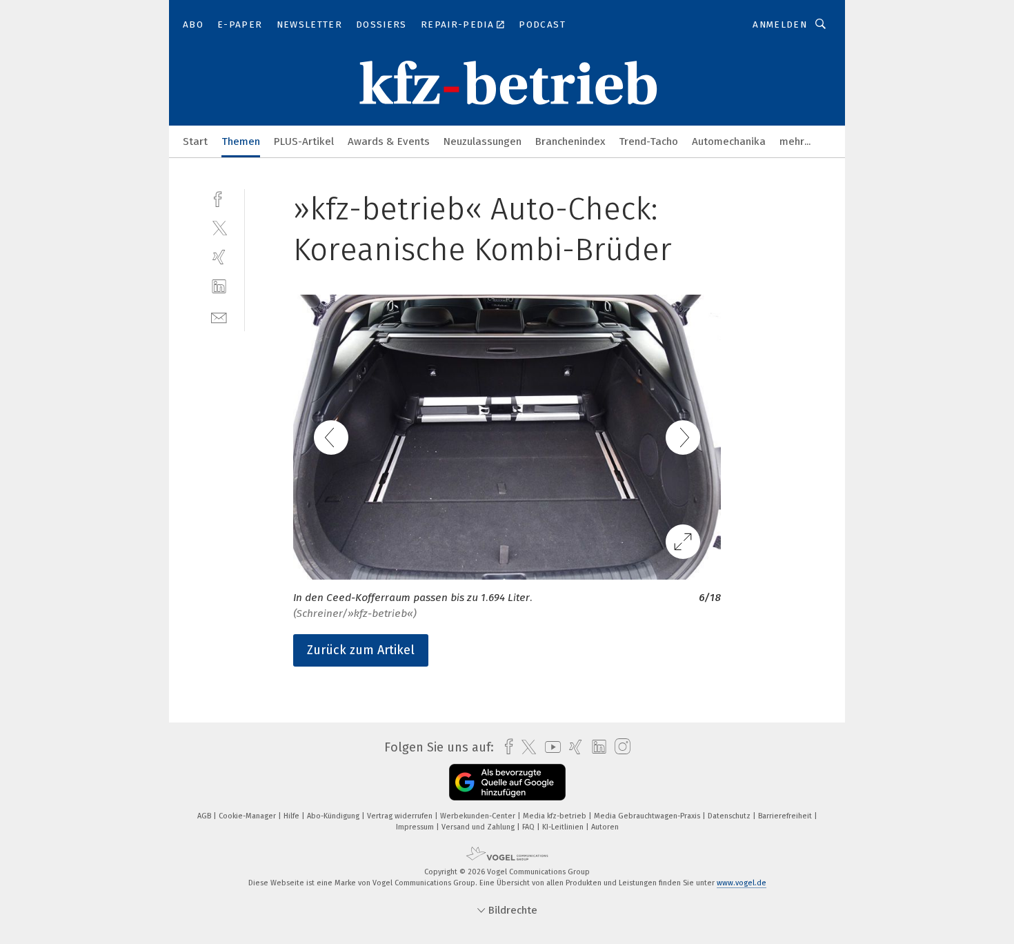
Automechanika (729, 141)
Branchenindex (570, 141)
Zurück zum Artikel (361, 650)
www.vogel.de (741, 882)
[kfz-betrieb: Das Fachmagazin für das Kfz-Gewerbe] (195, 140)
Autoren (605, 827)
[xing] (219, 257)
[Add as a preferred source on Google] (507, 782)
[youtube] (549, 747)
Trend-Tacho (648, 141)
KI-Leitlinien (564, 827)
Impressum (416, 827)
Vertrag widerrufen (401, 816)
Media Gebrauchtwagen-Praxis (648, 816)
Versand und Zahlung (479, 827)
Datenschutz (730, 816)
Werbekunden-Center (478, 816)
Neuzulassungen (482, 141)
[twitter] (219, 227)
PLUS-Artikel (304, 141)
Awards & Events (389, 141)
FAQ (529, 827)
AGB (205, 816)
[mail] (219, 316)
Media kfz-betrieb (555, 816)
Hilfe (292, 816)
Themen (240, 141)
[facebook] (219, 197)
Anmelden (780, 24)
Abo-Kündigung (334, 816)
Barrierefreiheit (786, 816)
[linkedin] (219, 286)
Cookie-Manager (248, 816)
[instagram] (619, 747)
